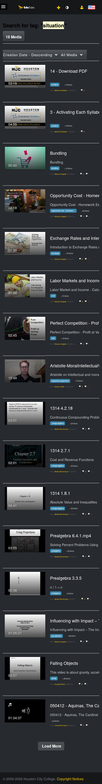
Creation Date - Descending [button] (27, 54)
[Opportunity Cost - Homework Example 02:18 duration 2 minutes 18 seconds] (25, 200)
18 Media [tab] (14, 37)
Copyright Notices (70, 778)
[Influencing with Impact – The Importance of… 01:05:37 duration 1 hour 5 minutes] (25, 625)
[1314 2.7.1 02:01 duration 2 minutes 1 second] (25, 455)
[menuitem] (48, 2)
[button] (80, 6)
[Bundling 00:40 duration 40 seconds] (25, 157)
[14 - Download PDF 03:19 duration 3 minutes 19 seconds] (25, 75)
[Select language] (91, 7)
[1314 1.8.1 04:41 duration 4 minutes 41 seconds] (25, 498)
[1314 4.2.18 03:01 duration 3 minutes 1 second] (25, 412)
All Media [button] (69, 54)
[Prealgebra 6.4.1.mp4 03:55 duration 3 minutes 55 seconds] (25, 540)
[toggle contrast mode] (67, 7)
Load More (51, 746)
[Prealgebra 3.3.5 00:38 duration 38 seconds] (25, 582)
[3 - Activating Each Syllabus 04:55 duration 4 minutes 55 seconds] (25, 116)
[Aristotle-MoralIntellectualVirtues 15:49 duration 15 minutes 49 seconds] (25, 370)
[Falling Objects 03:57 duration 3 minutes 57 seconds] (25, 668)
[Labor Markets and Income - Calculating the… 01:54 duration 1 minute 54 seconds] (25, 285)
